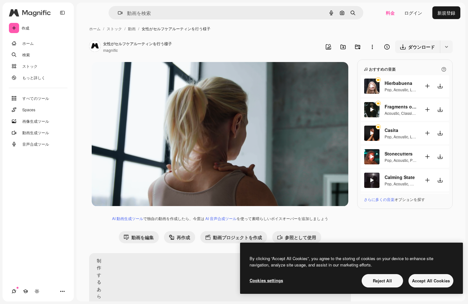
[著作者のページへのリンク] (95, 46)
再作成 (183, 237)
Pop (388, 89)
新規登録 (446, 13)
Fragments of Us (400, 106)
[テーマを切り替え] (37, 291)
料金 (390, 13)
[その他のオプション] (372, 46)
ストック (114, 28)
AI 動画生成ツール (127, 218)
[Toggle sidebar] (62, 13)
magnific (110, 50)
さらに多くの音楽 (379, 199)
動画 (132, 28)
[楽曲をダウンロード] (440, 86)
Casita (391, 130)
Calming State (400, 177)
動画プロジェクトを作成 (237, 237)
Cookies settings (266, 280)
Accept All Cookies (431, 281)
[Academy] (25, 291)
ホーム (95, 28)
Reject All (382, 281)
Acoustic (401, 89)
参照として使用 (300, 237)
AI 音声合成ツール (221, 218)
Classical (409, 113)
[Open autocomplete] (117, 12)
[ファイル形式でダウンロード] (446, 46)
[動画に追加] (427, 86)
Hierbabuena (398, 83)
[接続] (14, 291)
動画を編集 (142, 237)
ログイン (413, 13)
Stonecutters (399, 153)
